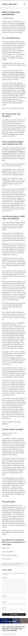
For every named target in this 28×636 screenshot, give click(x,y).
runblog (14, 565)
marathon (10, 565)
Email (4, 602)
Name (4, 596)
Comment (5, 577)
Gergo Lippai (13, 563)
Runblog (19, 563)
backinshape (4, 565)
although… (22, 23)
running (17, 565)
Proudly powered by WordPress (9, 634)
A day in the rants (9, 4)
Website (4, 608)
